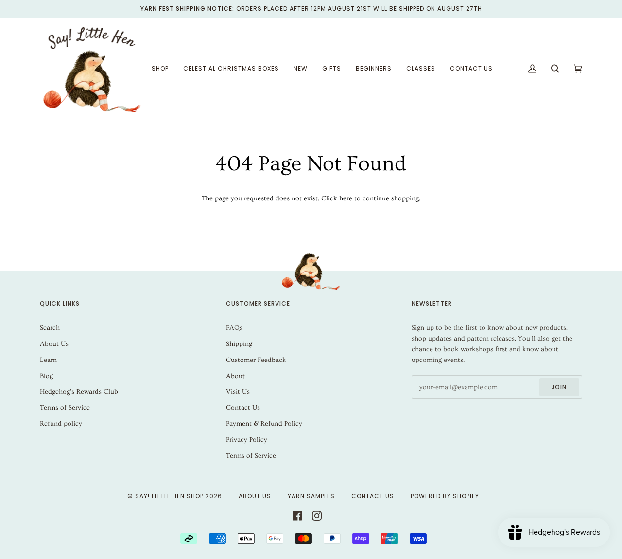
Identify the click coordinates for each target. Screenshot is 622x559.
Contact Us (243, 408)
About (235, 376)
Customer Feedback (256, 360)
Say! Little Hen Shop (169, 496)
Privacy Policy (246, 440)
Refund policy (61, 424)
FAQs (234, 328)
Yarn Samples (311, 496)
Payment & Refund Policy (264, 424)
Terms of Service (65, 408)
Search (50, 328)
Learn (48, 360)
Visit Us (238, 392)
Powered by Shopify (445, 496)
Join (559, 387)
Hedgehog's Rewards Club (79, 392)
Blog (46, 376)
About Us (54, 344)
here (345, 198)
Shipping (239, 344)
